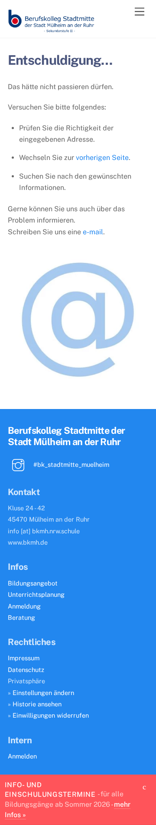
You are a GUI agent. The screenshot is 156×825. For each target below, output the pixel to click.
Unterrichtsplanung (36, 594)
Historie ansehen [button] (37, 704)
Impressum (23, 658)
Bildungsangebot (33, 583)
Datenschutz (26, 669)
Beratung (21, 617)
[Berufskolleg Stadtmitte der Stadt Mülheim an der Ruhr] (51, 29)
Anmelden (22, 756)
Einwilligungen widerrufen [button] (51, 715)
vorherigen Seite (102, 157)
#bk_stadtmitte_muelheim (70, 464)
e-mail (93, 232)
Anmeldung (24, 606)
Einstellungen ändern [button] (43, 692)
